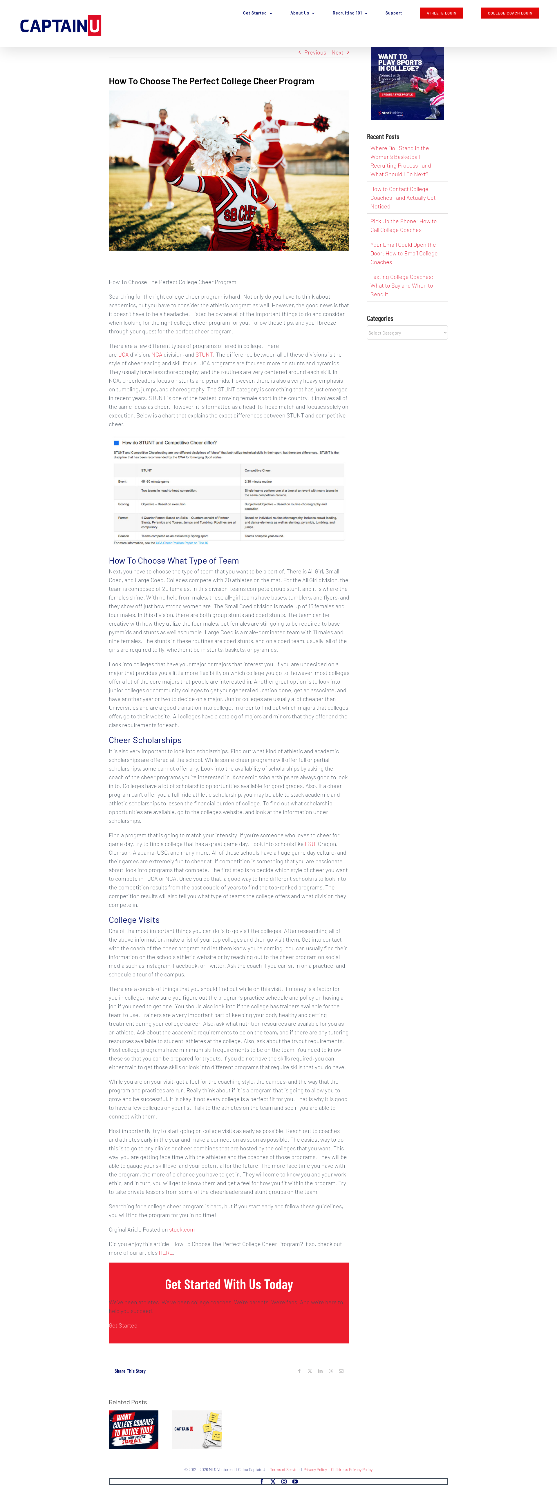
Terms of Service (284, 1469)
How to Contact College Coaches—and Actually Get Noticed (403, 197)
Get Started (123, 1325)
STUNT (204, 354)
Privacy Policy (315, 1469)
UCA (123, 354)
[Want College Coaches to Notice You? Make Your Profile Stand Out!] (133, 1413)
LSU (310, 843)
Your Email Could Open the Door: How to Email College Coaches (404, 253)
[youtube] (295, 1481)
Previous (315, 52)
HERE (166, 1252)
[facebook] (262, 1481)
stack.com (182, 1229)
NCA (156, 354)
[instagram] (284, 1481)
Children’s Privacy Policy (351, 1469)
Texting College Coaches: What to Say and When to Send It (401, 285)
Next (337, 52)
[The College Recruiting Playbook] (197, 1413)
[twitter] (273, 1481)
